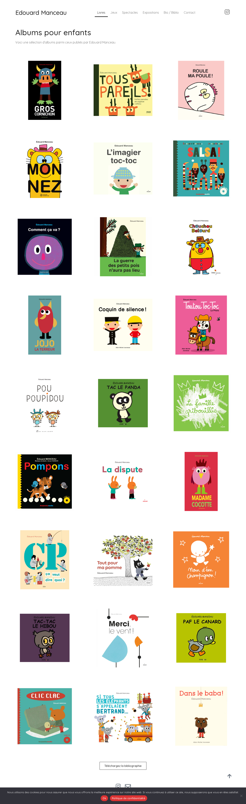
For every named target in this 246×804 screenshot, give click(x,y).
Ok (104, 798)
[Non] (241, 796)
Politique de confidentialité (128, 798)
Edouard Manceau (41, 12)
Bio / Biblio (171, 12)
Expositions (151, 12)
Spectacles (130, 12)
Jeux (113, 12)
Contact (189, 12)
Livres (101, 12)
